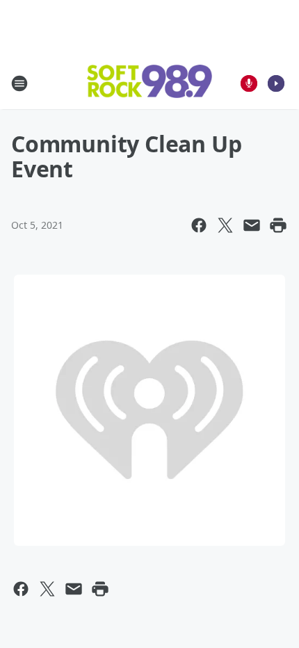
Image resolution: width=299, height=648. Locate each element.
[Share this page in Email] (251, 225)
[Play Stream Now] (276, 83)
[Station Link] (149, 83)
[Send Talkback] (249, 83)
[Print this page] (278, 225)
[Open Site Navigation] (19, 83)
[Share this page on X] (225, 225)
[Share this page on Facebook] (199, 225)
